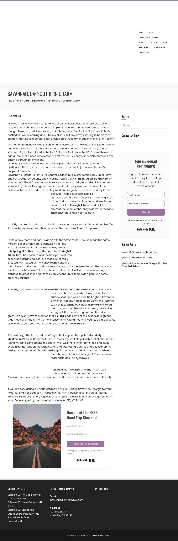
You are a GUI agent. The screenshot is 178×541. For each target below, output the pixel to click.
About (151, 32)
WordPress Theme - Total (80, 535)
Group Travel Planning (148, 37)
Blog (165, 42)
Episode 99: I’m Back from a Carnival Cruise (140, 252)
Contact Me (144, 52)
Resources (143, 47)
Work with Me (159, 47)
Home (141, 32)
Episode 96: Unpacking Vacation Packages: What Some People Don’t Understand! (144, 264)
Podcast (153, 42)
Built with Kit (85, 460)
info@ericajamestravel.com (66, 500)
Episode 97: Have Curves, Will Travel (137, 257)
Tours (141, 42)
